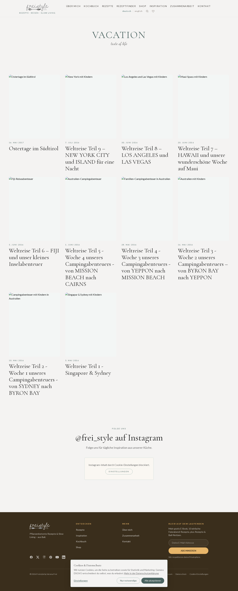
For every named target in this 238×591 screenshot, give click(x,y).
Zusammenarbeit (182, 6)
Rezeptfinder (126, 6)
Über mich (73, 6)
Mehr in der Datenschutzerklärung (141, 573)
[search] (147, 11)
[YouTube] (57, 557)
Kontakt (204, 6)
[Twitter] (37, 557)
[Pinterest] (50, 557)
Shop (142, 6)
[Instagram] (44, 557)
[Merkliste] (153, 11)
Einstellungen (119, 471)
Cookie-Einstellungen (199, 574)
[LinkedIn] (63, 557)
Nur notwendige (128, 580)
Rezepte (107, 6)
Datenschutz (181, 574)
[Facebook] (31, 557)
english (139, 11)
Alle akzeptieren (153, 580)
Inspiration (158, 6)
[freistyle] (40, 526)
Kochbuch (91, 6)
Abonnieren (188, 550)
